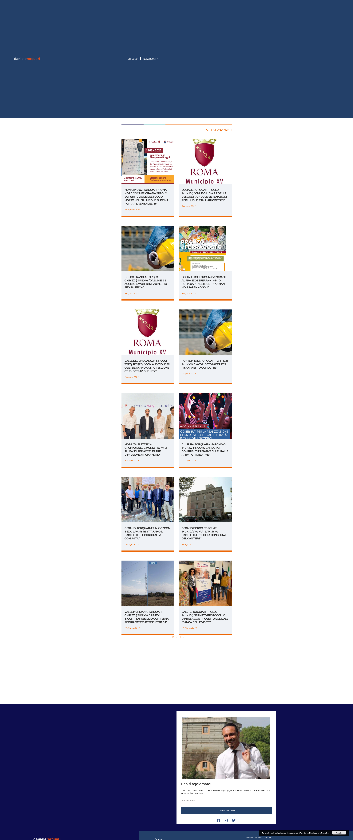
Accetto (339, 833)
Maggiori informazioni (321, 833)
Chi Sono (133, 58)
